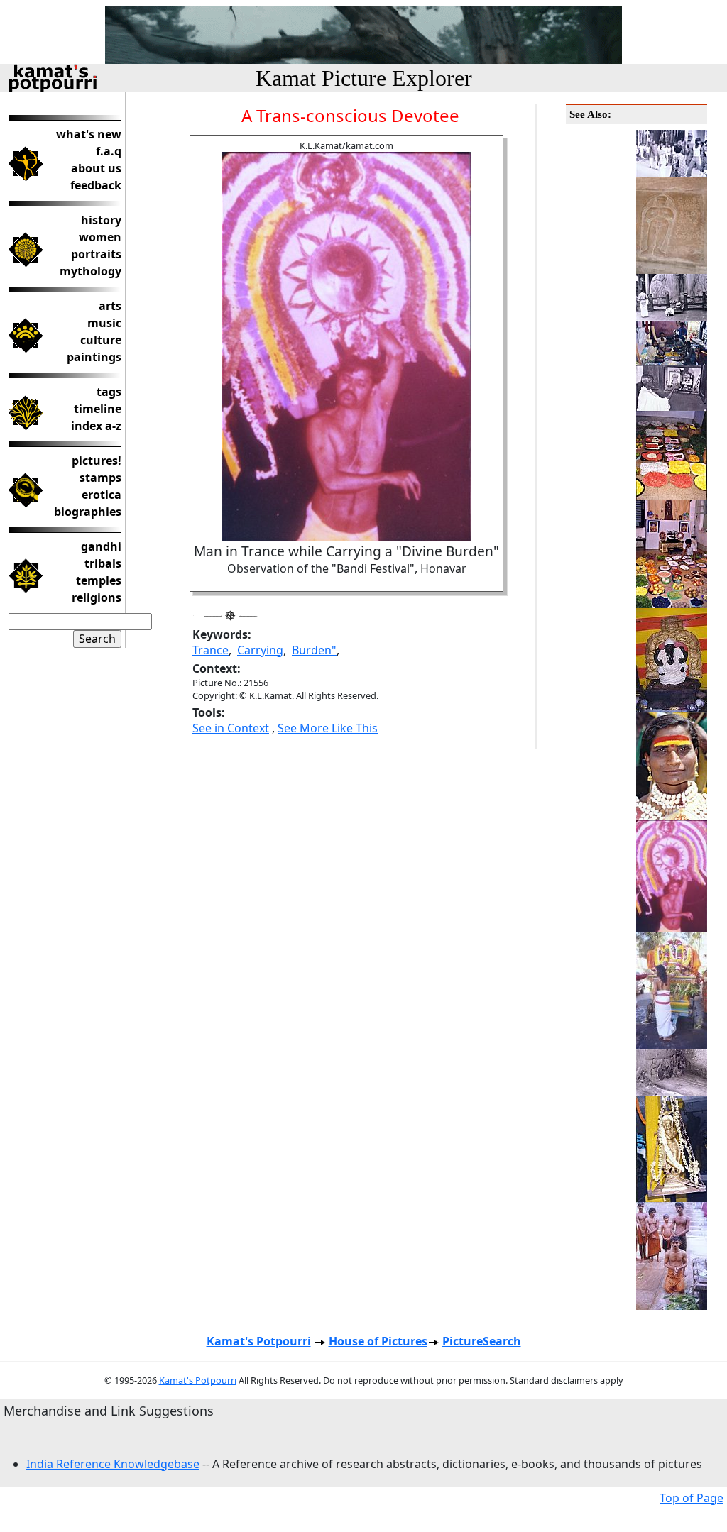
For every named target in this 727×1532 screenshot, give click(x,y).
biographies (87, 511)
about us (96, 168)
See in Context (230, 728)
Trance (210, 650)
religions (96, 597)
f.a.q (108, 151)
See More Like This (328, 728)
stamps (100, 477)
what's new (88, 134)
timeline (97, 409)
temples (98, 580)
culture (100, 340)
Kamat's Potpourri (259, 1341)
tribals (102, 563)
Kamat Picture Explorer (364, 78)
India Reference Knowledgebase (112, 1464)
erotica (101, 494)
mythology (90, 271)
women (100, 237)
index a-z (96, 426)
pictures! (96, 460)
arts (110, 306)
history (101, 220)
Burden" (314, 650)
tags (109, 391)
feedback (95, 185)
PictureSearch (481, 1341)
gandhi (101, 546)
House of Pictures (378, 1341)
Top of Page (691, 1498)
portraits (96, 254)
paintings (94, 357)
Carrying (260, 650)
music (104, 323)
